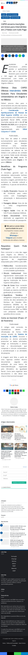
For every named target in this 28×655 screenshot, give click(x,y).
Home (4, 643)
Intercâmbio (5, 17)
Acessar (25, 467)
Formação (14, 556)
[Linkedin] (9, 55)
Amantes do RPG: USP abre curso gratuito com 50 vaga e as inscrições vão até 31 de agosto (7, 436)
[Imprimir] (18, 393)
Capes (8, 11)
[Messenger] (16, 55)
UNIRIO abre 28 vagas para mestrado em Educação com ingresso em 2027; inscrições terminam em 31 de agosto (6, 455)
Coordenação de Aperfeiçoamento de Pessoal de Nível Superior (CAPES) (14, 112)
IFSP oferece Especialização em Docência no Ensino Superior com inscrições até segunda (20, 436)
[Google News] (14, 385)
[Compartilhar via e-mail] (2, 58)
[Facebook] (2, 55)
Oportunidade (15, 17)
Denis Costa (4, 33)
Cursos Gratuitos (12, 14)
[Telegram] (23, 55)
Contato (14, 645)
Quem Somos (22, 643)
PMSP (14, 566)
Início (4, 11)
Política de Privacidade (12, 643)
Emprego (14, 559)
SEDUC (14, 563)
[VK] (21, 391)
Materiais (14, 568)
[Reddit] (18, 391)
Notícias (14, 561)
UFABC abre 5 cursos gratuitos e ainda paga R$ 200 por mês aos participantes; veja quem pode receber (21, 454)
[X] (6, 55)
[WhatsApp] (19, 55)
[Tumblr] (13, 55)
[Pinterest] (15, 391)
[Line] (13, 393)
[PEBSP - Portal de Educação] (12, 3)
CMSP (14, 571)
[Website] (14, 418)
